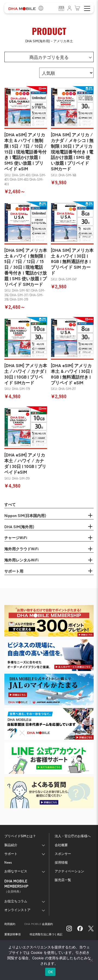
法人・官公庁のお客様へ (73, 835)
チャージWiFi (15, 537)
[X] (91, 926)
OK (50, 972)
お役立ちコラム (15, 901)
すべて (10, 504)
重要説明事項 (12, 934)
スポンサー (63, 853)
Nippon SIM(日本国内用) (25, 515)
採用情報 (61, 862)
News (8, 862)
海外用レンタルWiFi (21, 559)
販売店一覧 (63, 879)
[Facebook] (80, 926)
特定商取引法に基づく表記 (46, 934)
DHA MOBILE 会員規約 (38, 923)
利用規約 (9, 923)
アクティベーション (69, 871)
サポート (10, 853)
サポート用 (13, 571)
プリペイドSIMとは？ (20, 835)
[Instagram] (69, 926)
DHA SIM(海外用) (19, 526)
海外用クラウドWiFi (21, 548)
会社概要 (61, 844)
